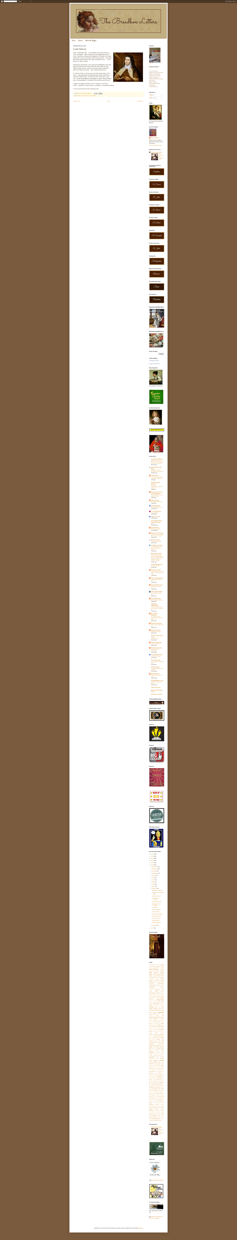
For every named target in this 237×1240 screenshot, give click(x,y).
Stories (80, 40)
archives (151, 967)
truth (156, 1115)
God (156, 1010)
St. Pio (150, 1099)
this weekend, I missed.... (155, 899)
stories (154, 1107)
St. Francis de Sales (155, 1084)
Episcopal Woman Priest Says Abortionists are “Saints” (156, 548)
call (158, 977)
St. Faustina (161, 1082)
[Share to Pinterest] (102, 93)
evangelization (160, 999)
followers (151, 1003)
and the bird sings (156, 922)
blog (155, 974)
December (155, 866)
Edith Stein (155, 997)
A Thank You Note (156, 916)
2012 (152, 865)
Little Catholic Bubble (156, 591)
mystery (158, 1037)
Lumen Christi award (154, 1028)
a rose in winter (156, 911)
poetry (150, 1047)
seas (163, 1062)
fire (163, 1002)
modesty (162, 1032)
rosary (157, 1058)
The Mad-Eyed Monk (156, 623)
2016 (152, 856)
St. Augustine (158, 1076)
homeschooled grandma (155, 1017)
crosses (150, 991)
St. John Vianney (153, 1090)
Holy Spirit (160, 1015)
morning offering (153, 1034)
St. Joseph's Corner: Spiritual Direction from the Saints (157, 618)
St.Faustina (156, 1104)
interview (151, 1020)
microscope (155, 1031)
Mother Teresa (160, 1036)
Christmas (161, 983)
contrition (151, 989)
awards (162, 969)
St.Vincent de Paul (159, 1105)
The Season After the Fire (156, 507)
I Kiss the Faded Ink (157, 901)
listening (153, 1026)
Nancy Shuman (155, 137)
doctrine (154, 994)
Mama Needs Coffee (156, 553)
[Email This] (95, 93)
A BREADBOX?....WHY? (154, 964)
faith (159, 1000)
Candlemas (161, 977)
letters (78, 95)
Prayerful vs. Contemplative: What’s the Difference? (157, 487)
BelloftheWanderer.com (157, 680)
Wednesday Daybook (156, 631)
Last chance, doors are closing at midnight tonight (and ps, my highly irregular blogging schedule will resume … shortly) (157, 557)
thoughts (151, 1113)
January (154, 925)
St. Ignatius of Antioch (158, 1085)
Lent (150, 1023)
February (154, 888)
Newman (158, 1039)
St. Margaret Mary (158, 1093)
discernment (152, 993)
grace (155, 1012)
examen (150, 1000)
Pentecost (151, 1043)
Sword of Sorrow (154, 638)
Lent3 (154, 1023)
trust (153, 1115)
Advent (162, 964)
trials (162, 1113)
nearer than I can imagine (156, 904)
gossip (150, 1012)
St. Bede (154, 1077)
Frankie (150, 1005)
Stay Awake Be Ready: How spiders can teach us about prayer (157, 573)
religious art (161, 1055)
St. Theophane (157, 1102)
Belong (152, 523)
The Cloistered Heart (156, 152)
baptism (150, 971)
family (162, 1000)
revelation (157, 1056)
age (150, 966)
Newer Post (76, 101)
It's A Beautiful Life (156, 511)
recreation (155, 1055)
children (162, 980)
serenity (155, 1063)
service (159, 1063)
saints (85, 95)
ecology (150, 997)
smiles (162, 1065)
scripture (155, 1062)
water (163, 1116)
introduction (155, 1020)
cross (162, 990)
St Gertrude (152, 1069)
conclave (162, 986)
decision (162, 991)
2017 (152, 854)
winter (159, 1118)
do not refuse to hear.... (157, 914)
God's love (161, 1010)
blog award (160, 974)
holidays (151, 1015)
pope (154, 1047)
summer (158, 1107)
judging (162, 1021)
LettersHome (152, 1025)
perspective (152, 1045)
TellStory (162, 1108)
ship (163, 1063)
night (163, 1039)
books (150, 975)
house (150, 1018)
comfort (162, 985)
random (150, 1055)
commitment (152, 986)
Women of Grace (155, 540)
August (154, 875)
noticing (150, 1040)
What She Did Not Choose (157, 600)
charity (162, 979)
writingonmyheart (155, 505)
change (157, 978)
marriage (156, 1029)
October (154, 871)
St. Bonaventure (158, 1079)
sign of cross (152, 1065)
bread (154, 975)
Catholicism (151, 978)
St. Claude (154, 1080)
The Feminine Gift (155, 660)
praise (162, 1050)
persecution (161, 1043)
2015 (152, 858)
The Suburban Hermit (156, 654)
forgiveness (156, 1004)
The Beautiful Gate (156, 598)
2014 (152, 860)
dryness (158, 996)
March (153, 886)
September (155, 873)
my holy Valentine (156, 909)
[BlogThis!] (96, 93)
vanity (162, 1115)
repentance (152, 1057)
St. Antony (151, 1076)
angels (162, 966)
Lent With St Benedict (156, 656)
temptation (151, 1110)
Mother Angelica (152, 1035)
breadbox (158, 975)
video (150, 1117)
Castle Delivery (156, 920)
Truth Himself (154, 475)
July (153, 877)
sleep (159, 1065)
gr (153, 1012)
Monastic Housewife (156, 648)
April (153, 884)
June (153, 879)
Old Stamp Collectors (157, 890)
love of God (161, 1026)
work (153, 1120)
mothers (150, 1037)
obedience (155, 1040)
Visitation (159, 1116)
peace (162, 1042)
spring (153, 1068)
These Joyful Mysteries (157, 578)
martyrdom (161, 1029)
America (153, 966)
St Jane (159, 1070)
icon (159, 1018)
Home (73, 40)
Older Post (140, 101)
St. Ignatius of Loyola (154, 1087)
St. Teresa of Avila (92, 95)
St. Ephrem (154, 1082)
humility (155, 1018)
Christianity (151, 983)
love (157, 1026)
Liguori (162, 1025)
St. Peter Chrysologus (159, 1098)
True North (154, 907)
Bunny (155, 977)
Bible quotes (153, 972)
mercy (150, 1031)
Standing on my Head (156, 545)
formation (162, 1003)
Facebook (155, 1000)
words (150, 1120)
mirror (163, 1031)
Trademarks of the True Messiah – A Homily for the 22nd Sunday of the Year (157, 462)
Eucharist (151, 999)
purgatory (156, 1053)
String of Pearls (155, 500)
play (163, 1045)
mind (160, 1031)
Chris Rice (158, 982)
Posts (152, 95)
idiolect (162, 1018)
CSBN (156, 991)
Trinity (150, 1115)
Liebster (156, 1025)
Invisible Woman (155, 673)
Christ (162, 982)
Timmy (158, 1113)
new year (151, 1039)
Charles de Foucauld (154, 980)
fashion (150, 1002)
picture (82, 95)
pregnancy (158, 1052)
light (160, 1025)
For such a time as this (156, 541)
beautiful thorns (155, 527)
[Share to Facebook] (100, 93)
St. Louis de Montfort (157, 1091)
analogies (158, 966)
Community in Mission (157, 459)
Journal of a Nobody (156, 642)
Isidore (160, 1020)
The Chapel (152, 1112)
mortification (161, 1034)
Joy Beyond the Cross (157, 585)
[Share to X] (98, 93)
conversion (157, 990)
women (162, 1118)
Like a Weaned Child (155, 529)
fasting (154, 1002)
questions (162, 1053)
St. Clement (159, 1080)
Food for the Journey (156, 694)
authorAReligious (154, 969)
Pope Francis (154, 1048)
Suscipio (156, 1108)
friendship (151, 1007)
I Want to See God (155, 516)
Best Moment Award (157, 971)
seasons (151, 1063)
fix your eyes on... (156, 918)
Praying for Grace (155, 630)
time (155, 1113)
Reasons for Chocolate (157, 533)
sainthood (155, 1060)
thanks (162, 1110)
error (159, 997)
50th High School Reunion (157, 501)
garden (159, 1008)
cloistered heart (156, 985)
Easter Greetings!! (155, 643)
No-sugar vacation (155, 565)
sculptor (159, 1062)
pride (163, 1052)
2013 (152, 862)
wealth (150, 1118)
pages (159, 1040)
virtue (154, 1117)
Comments (154, 98)
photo (156, 1045)
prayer (151, 1052)
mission (150, 1032)
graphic (161, 1012)
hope (163, 1017)
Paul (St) (159, 1042)
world (156, 1120)
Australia (162, 967)
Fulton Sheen (153, 1008)
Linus (150, 1026)
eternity (162, 997)
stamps (150, 1107)
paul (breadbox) (152, 1042)
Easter (162, 996)
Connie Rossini (160, 988)
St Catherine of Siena (159, 1068)
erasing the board (156, 896)
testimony (158, 1110)
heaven (154, 1014)
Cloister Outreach (155, 687)
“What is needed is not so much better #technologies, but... (157, 608)
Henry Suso (161, 1014)
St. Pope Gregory (157, 1099)
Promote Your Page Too (154, 363)
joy (159, 1022)
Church (151, 985)
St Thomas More (158, 1071)
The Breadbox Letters (154, 360)
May (153, 882)
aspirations (156, 967)
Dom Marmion (160, 994)
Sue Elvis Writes (155, 667)
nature (162, 1037)
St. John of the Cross (158, 1088)
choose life (152, 982)
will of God (154, 1118)
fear (161, 1002)
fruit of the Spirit (159, 1007)
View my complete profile (155, 145)
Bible (163, 971)
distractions (158, 993)
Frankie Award (159, 1005)
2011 (152, 928)
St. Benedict (159, 1077)
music (154, 1037)
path (163, 1040)
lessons (158, 1023)
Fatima (157, 1002)
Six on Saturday (154, 512)
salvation (151, 1062)
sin (156, 1065)
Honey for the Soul (156, 570)
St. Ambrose (161, 1074)
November (155, 869)
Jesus (156, 1022)
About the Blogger (90, 40)
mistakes (156, 1032)
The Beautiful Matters (156, 564)
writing (159, 1120)
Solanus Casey (156, 1066)
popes (157, 1050)
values (159, 1115)
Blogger (141, 1228)
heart (150, 1014)
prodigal (150, 1053)
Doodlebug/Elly (152, 996)
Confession (151, 988)
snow (150, 1066)
